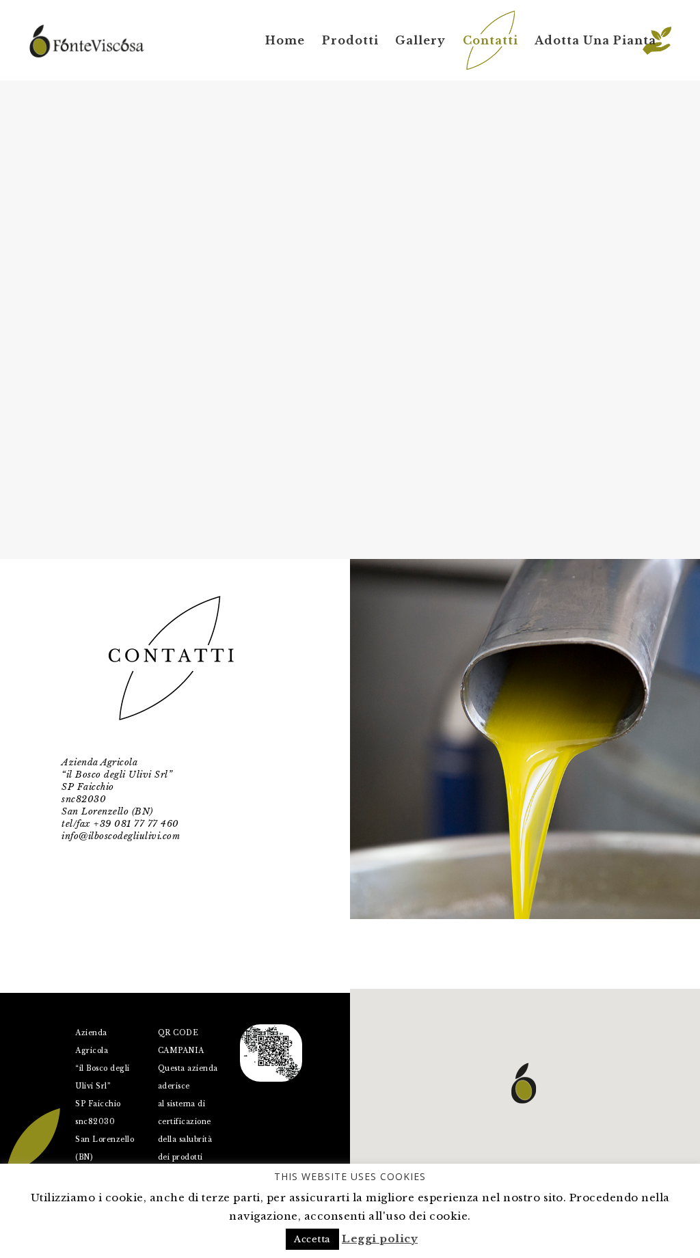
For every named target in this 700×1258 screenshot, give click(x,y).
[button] (523, 1083)
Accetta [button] (312, 1239)
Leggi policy (380, 1238)
